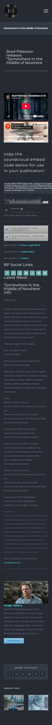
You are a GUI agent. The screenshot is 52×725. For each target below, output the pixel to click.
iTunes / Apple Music (30, 245)
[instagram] (19, 273)
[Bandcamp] (44, 273)
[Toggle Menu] (46, 11)
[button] (6, 702)
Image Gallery (13, 605)
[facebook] (7, 273)
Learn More (13, 641)
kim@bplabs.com (12, 562)
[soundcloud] (32, 273)
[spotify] (38, 273)
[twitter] (13, 273)
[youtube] (26, 273)
